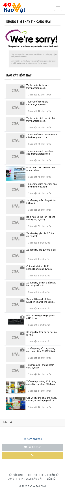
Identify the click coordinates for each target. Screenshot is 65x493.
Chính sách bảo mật (30, 479)
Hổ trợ (32, 475)
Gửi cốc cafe (16, 475)
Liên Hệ (51, 479)
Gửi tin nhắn (34, 447)
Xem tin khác (34, 438)
